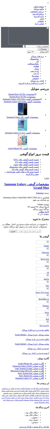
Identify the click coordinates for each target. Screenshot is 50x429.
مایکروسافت (33, 64)
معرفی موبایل (29, 398)
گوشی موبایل (32, 391)
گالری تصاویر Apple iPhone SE (31, 364)
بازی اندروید (39, 16)
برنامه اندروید (38, 14)
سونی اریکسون (37, 398)
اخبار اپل (17, 388)
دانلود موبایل (38, 9)
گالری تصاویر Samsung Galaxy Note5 (28, 366)
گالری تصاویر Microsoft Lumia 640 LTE (27, 371)
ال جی (36, 73)
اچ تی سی (34, 71)
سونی (36, 68)
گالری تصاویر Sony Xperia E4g (31, 373)
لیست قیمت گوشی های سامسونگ (24, 167)
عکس (10, 395)
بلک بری (33, 388)
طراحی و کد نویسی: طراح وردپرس (34, 427)
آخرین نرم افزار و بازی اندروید (31, 83)
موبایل (36, 402)
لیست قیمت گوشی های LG (27, 162)
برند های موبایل (37, 56)
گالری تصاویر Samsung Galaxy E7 (29, 378)
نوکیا (41, 400)
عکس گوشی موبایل (29, 393)
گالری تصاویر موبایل (18, 395)
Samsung (40, 193)
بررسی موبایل (10, 400)
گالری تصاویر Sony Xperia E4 (31, 376)
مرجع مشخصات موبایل (42, 393)
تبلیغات (41, 21)
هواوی (27, 395)
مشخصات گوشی (25, 388)
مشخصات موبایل (34, 400)
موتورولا (35, 76)
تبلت (7, 395)
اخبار (42, 19)
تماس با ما (39, 24)
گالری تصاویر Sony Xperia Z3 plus (29, 368)
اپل (37, 61)
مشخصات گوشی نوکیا (42, 388)
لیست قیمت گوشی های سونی (26, 164)
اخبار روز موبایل (37, 81)
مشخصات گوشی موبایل (22, 400)
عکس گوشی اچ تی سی (21, 391)
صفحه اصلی (38, 7)
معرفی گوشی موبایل (8, 391)
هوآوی (36, 66)
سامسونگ (34, 59)
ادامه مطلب (44, 212)
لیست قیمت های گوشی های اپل (25, 169)
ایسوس (35, 78)
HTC (38, 391)
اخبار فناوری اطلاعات (35, 395)
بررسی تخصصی (37, 11)
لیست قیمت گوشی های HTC (26, 160)
